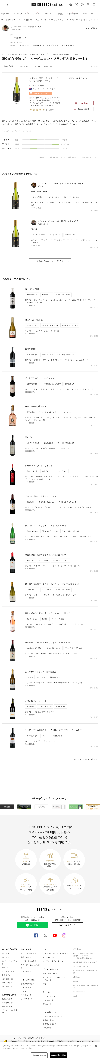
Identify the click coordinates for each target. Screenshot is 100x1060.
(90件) (51, 110)
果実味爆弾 (31, 412)
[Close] (96, 1046)
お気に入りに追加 (83, 109)
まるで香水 (31, 706)
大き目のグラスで (45, 706)
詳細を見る (49, 105)
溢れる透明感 (8, 66)
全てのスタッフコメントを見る (84, 759)
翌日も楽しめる (47, 355)
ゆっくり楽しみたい (63, 295)
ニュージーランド (42, 20)
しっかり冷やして (24, 66)
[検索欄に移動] (6, 4)
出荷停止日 (83, 958)
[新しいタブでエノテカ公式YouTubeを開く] (55, 935)
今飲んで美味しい (33, 384)
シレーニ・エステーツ (70, 20)
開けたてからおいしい (71, 197)
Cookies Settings (39, 1055)
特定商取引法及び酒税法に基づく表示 (85, 962)
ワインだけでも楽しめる (43, 66)
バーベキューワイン (60, 471)
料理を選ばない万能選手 (52, 384)
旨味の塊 (30, 677)
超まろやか (41, 677)
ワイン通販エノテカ (8, 20)
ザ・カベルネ (46, 295)
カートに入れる (83, 103)
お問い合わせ (77, 949)
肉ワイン (45, 471)
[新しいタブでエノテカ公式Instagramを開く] (64, 935)
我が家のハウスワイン (70, 325)
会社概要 (75, 981)
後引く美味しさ (32, 295)
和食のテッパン (70, 235)
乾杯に (44, 619)
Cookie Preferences (79, 992)
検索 (33, 4)
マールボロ (55, 20)
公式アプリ (72, 925)
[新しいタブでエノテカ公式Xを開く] (45, 935)
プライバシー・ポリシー (80, 966)
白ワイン (29, 20)
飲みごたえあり (32, 355)
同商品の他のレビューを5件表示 (50, 261)
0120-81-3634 (89, 953)
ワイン (20, 20)
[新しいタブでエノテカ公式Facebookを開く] (36, 935)
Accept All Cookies (58, 1055)
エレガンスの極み (39, 235)
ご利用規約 (76, 977)
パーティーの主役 (57, 619)
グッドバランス (55, 235)
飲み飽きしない (70, 384)
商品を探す (5, 14)
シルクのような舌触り (34, 648)
